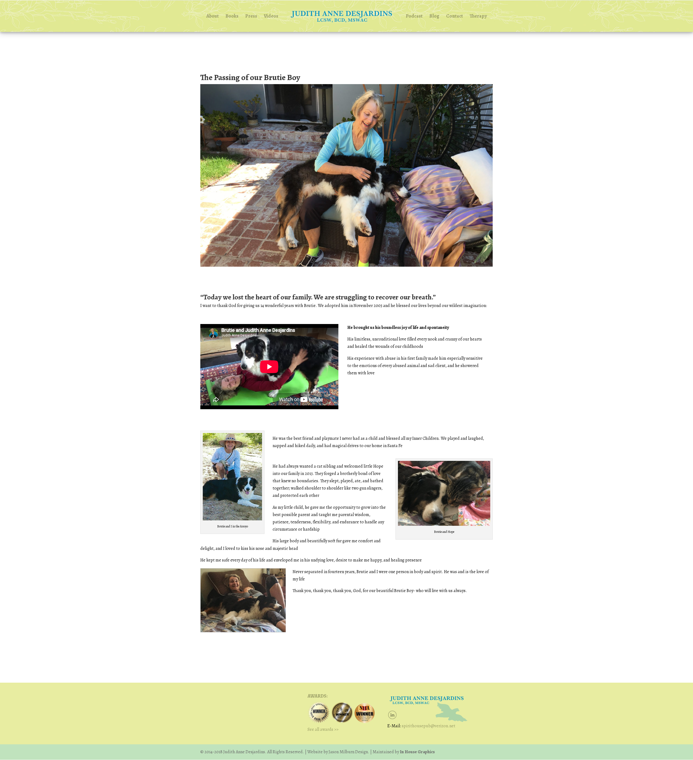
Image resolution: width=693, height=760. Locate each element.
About (212, 16)
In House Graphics (417, 752)
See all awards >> (323, 729)
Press (251, 16)
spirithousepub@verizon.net (428, 726)
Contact (454, 16)
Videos (271, 16)
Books (231, 16)
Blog (434, 16)
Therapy (478, 16)
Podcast (414, 16)
